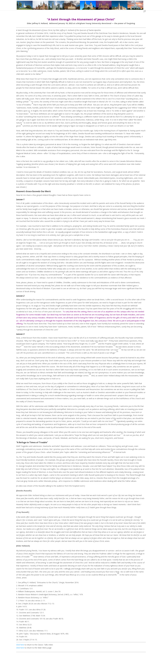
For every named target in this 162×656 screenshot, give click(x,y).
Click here (20, 644)
